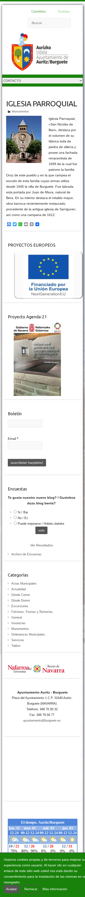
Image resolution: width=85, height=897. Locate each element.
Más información (54, 889)
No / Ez (23, 518)
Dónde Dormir (20, 600)
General (16, 617)
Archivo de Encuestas (26, 554)
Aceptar (11, 889)
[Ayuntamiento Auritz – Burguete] (40, 53)
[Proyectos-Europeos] (45, 254)
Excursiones (19, 606)
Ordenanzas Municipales (28, 634)
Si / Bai (23, 512)
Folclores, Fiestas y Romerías (32, 612)
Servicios (17, 640)
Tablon (15, 646)
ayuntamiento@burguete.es (42, 720)
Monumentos (20, 111)
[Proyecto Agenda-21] (34, 325)
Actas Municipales (24, 583)
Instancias (18, 623)
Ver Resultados (41, 545)
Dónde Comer (20, 595)
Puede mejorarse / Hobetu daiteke (41, 523)
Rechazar (30, 889)
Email (13, 438)
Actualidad (18, 589)
